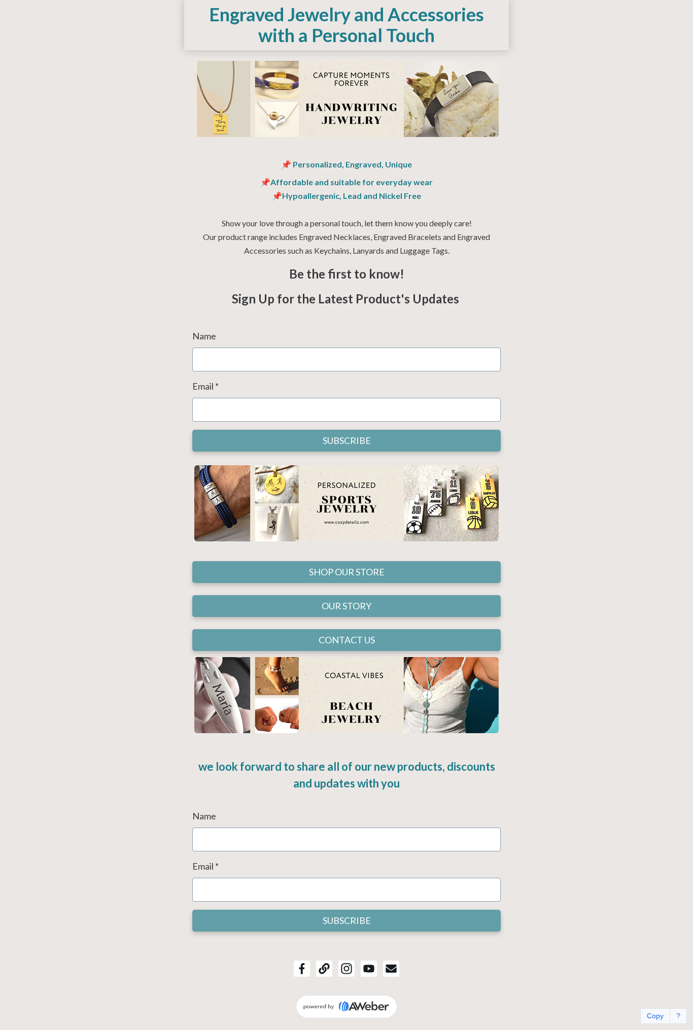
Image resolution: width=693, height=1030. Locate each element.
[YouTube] (369, 968)
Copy (655, 1016)
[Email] (391, 968)
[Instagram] (346, 968)
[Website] (324, 968)
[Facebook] (302, 968)
